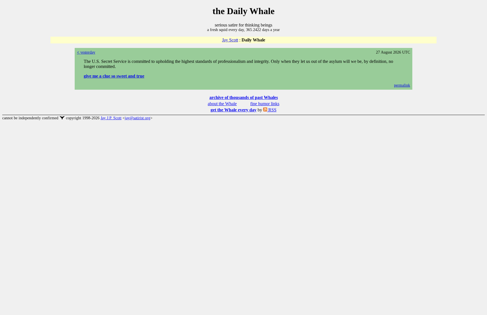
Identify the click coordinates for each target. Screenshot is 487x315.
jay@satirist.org (137, 118)
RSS (271, 109)
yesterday (86, 52)
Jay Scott (230, 40)
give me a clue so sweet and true (114, 76)
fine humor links (264, 103)
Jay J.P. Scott (111, 118)
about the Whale (222, 103)
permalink (402, 85)
